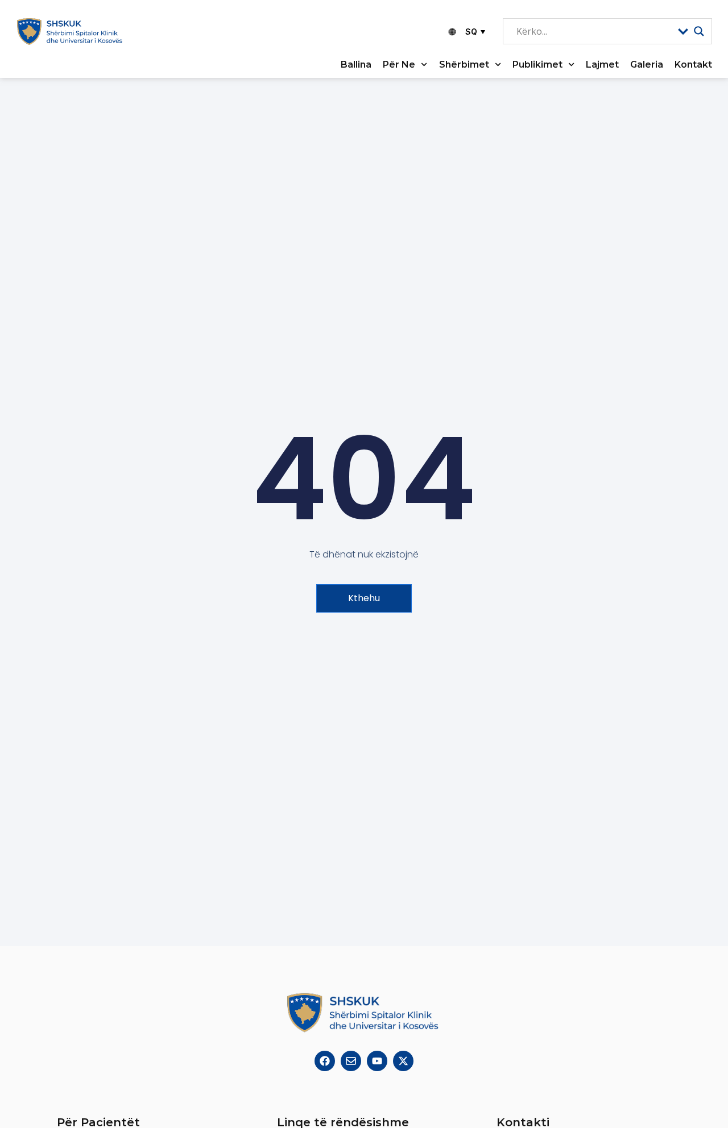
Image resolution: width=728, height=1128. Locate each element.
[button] (473, 31)
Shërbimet (464, 64)
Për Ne (399, 64)
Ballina (356, 64)
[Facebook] (325, 1061)
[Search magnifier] (699, 31)
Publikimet (537, 64)
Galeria (646, 64)
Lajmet (602, 64)
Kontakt (693, 64)
